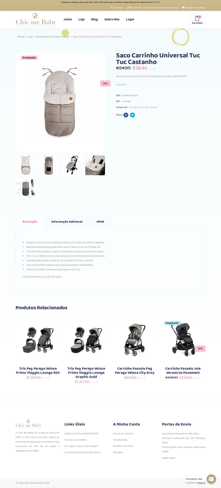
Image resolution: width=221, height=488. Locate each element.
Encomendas (120, 440)
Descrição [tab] (30, 221)
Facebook (118, 8)
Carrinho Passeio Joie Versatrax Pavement (183, 371)
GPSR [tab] (100, 221)
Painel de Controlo (123, 434)
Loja (30, 37)
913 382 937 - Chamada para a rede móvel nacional (154, 8)
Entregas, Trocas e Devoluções (81, 446)
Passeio (65, 37)
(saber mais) (168, 458)
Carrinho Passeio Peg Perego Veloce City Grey (134, 371)
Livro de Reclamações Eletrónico (82, 452)
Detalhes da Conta (123, 446)
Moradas (118, 452)
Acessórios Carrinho (48, 37)
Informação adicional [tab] (66, 221)
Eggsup (201, 483)
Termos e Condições (75, 440)
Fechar (156, 2)
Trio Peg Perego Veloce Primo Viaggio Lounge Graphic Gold (86, 373)
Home (21, 37)
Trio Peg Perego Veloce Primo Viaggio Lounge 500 (38, 371)
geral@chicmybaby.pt (195, 8)
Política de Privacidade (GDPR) (81, 434)
